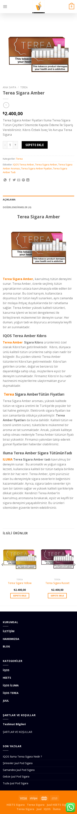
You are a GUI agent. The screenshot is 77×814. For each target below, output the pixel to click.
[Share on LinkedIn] (27, 180)
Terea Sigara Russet (57, 583)
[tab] (38, 199)
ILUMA (8, 459)
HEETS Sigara (16, 804)
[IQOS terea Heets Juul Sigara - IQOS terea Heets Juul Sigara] (38, 6)
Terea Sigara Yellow (20, 583)
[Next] (74, 572)
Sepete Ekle (34, 145)
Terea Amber (13, 342)
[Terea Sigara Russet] (57, 557)
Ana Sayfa (9, 87)
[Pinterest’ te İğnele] (23, 180)
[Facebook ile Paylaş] (9, 180)
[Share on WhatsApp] (5, 180)
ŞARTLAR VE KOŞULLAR (17, 732)
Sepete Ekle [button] (20, 595)
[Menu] (5, 6)
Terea (24, 87)
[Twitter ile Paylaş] (14, 180)
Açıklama (9, 199)
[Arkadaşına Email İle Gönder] (18, 180)
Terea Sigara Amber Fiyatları (36, 168)
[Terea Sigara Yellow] (20, 557)
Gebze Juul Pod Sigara (16, 776)
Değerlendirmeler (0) (17, 207)
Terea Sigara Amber (46, 164)
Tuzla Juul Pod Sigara (15, 783)
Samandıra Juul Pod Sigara (19, 770)
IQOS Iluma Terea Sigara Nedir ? (22, 756)
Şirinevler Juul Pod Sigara (18, 763)
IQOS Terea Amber (23, 164)
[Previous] (2, 572)
